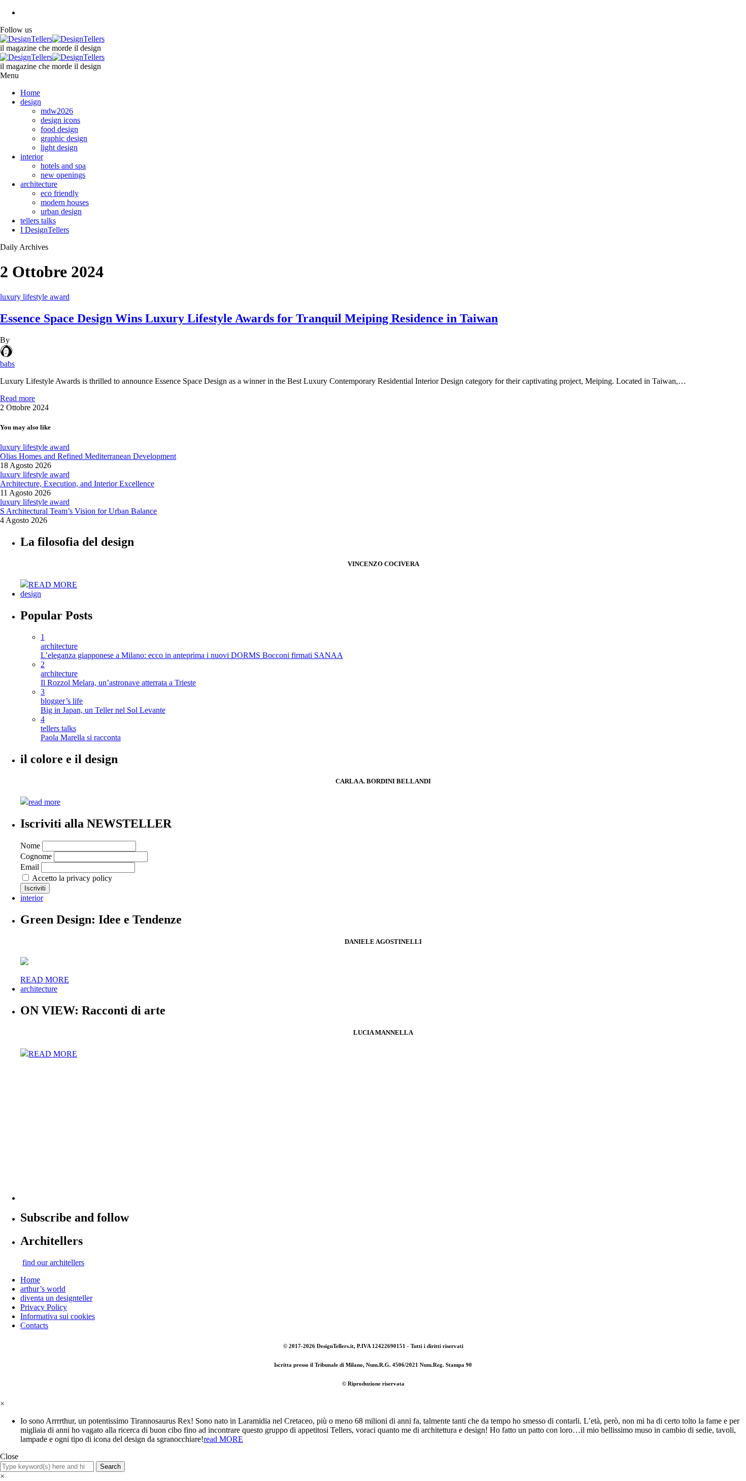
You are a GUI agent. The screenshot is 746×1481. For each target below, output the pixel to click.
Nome (30, 845)
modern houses (65, 202)
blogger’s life (62, 701)
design (30, 101)
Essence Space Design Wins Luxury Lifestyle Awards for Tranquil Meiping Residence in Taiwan (249, 318)
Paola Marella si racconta (81, 737)
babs (7, 363)
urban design (61, 211)
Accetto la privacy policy (71, 878)
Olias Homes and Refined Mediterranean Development (88, 456)
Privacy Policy (43, 1307)
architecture (38, 184)
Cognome (36, 856)
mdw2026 (57, 111)
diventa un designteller (56, 1298)
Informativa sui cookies (57, 1316)
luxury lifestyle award (35, 296)
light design (59, 147)
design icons (60, 120)
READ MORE (52, 584)
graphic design (64, 138)
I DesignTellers (44, 229)
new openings (63, 175)
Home (30, 92)
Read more (17, 398)
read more (44, 802)
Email (29, 867)
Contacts (34, 1325)
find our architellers (53, 1262)
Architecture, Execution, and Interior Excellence (77, 483)
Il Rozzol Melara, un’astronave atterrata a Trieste (118, 682)
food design (59, 129)
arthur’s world (42, 1289)
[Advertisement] (324, 1130)
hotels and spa (63, 165)
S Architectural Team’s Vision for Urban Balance (78, 511)
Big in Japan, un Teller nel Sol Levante (103, 710)
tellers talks (38, 220)
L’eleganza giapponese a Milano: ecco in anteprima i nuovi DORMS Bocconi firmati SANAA (192, 655)
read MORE (223, 1439)
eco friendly (60, 193)
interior (31, 156)
